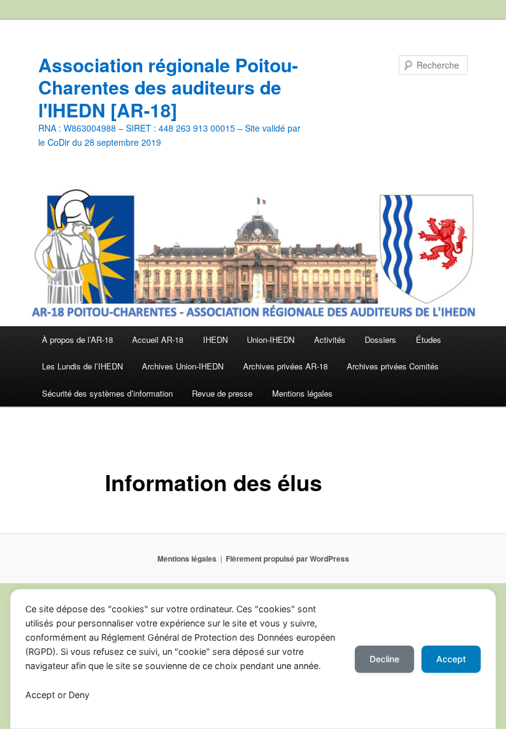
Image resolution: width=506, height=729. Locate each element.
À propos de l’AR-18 (77, 339)
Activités (330, 339)
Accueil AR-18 (157, 339)
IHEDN (215, 339)
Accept (451, 659)
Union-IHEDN (270, 339)
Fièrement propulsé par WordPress (287, 558)
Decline (384, 659)
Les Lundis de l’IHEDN (82, 366)
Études (428, 339)
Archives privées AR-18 (285, 366)
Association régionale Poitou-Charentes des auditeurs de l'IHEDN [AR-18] (168, 87)
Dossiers (380, 339)
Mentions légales (302, 393)
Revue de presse (222, 393)
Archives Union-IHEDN (182, 366)
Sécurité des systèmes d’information (107, 393)
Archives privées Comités (393, 366)
